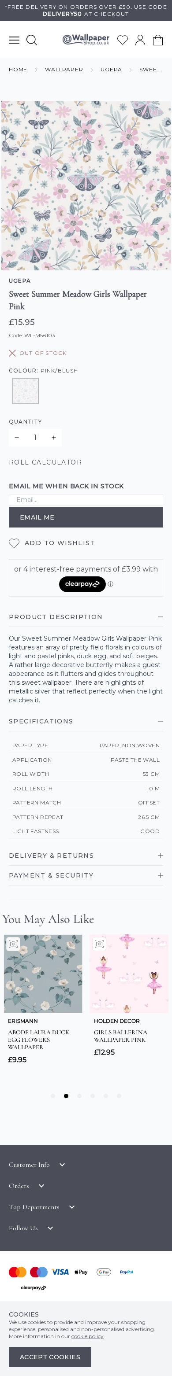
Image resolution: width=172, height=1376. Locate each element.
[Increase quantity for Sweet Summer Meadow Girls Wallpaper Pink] (54, 437)
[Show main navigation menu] (14, 39)
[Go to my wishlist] (122, 40)
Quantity (25, 421)
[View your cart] (158, 40)
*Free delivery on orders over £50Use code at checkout (86, 10)
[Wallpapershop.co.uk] (86, 40)
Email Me (37, 517)
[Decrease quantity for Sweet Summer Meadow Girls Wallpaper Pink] (17, 437)
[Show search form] (31, 39)
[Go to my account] (140, 40)
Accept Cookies (50, 1357)
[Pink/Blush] (25, 391)
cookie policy (87, 1336)
